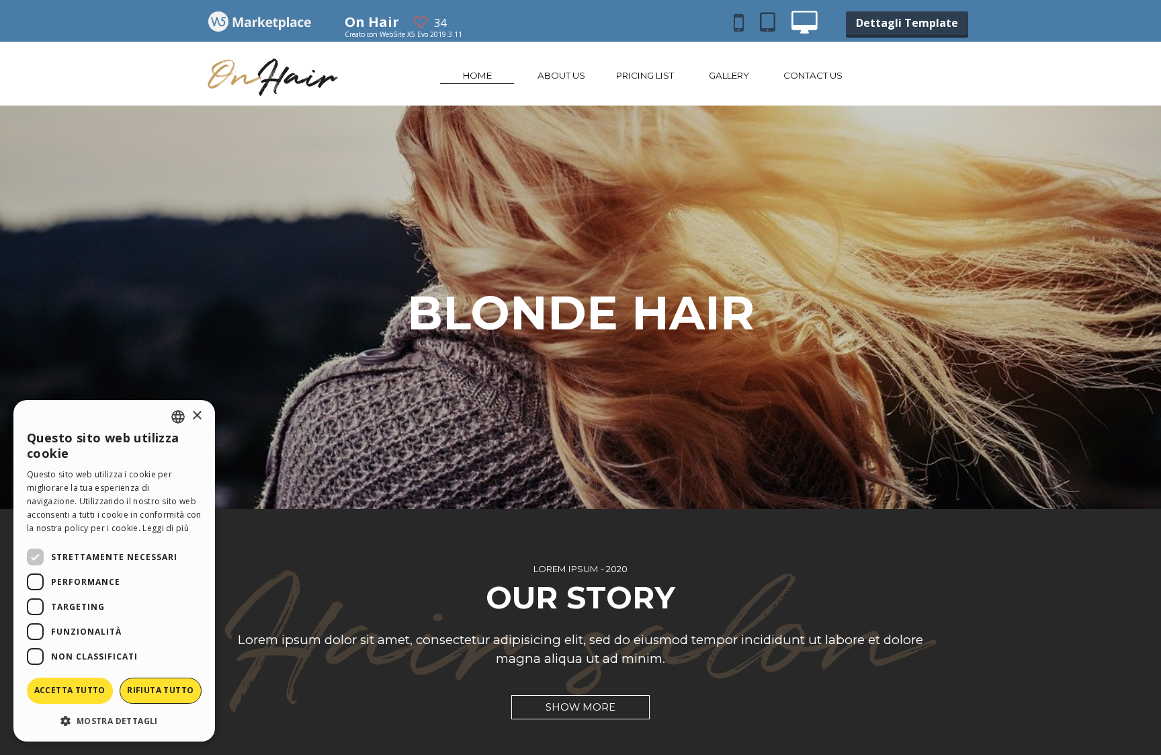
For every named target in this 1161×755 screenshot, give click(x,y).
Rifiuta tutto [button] (160, 690)
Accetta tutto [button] (69, 690)
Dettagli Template (907, 22)
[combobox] (178, 417)
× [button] (196, 416)
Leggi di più (165, 528)
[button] (114, 720)
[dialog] (114, 571)
